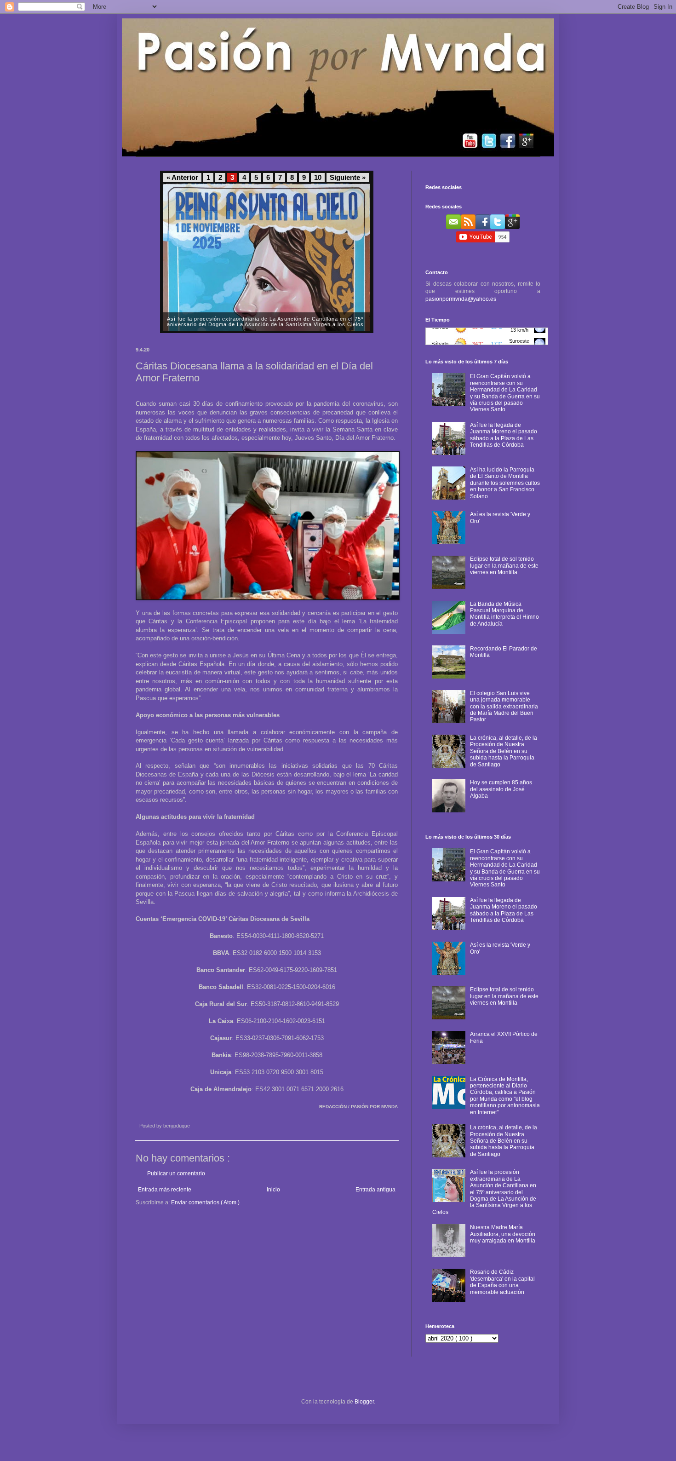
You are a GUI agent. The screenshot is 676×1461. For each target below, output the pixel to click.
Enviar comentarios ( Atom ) (205, 1202)
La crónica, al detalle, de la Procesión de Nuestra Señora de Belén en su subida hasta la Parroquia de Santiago (503, 751)
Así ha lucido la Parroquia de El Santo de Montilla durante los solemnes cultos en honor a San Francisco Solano (505, 483)
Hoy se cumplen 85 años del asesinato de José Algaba (501, 789)
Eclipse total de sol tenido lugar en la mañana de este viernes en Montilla (504, 565)
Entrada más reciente (164, 1189)
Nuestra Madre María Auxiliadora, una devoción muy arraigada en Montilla (502, 1234)
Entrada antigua (375, 1189)
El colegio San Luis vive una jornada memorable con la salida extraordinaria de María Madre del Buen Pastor (504, 706)
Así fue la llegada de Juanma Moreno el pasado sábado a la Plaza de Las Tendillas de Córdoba (503, 435)
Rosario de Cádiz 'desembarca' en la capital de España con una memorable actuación (502, 1282)
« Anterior (182, 177)
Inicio (273, 1189)
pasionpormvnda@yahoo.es (460, 299)
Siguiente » (348, 177)
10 (317, 177)
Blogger (364, 1401)
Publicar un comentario (176, 1173)
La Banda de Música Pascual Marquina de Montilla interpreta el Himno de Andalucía (504, 614)
